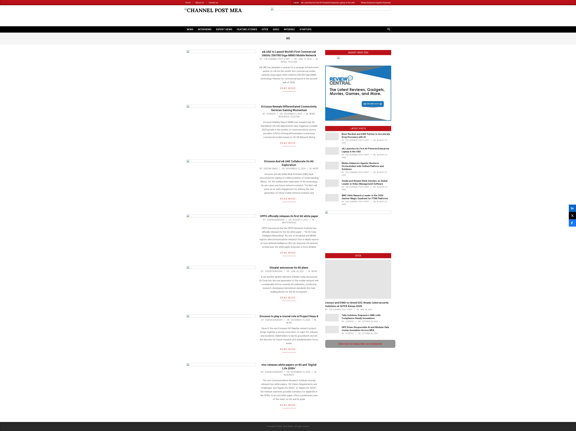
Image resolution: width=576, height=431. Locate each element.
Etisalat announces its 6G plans (289, 267)
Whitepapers (289, 222)
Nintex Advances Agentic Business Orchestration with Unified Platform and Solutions (381, 3)
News (284, 62)
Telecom (292, 62)
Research (284, 116)
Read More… (289, 88)
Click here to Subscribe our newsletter (360, 343)
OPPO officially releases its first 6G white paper (289, 216)
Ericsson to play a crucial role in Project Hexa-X (289, 316)
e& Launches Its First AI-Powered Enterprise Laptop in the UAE (312, 3)
